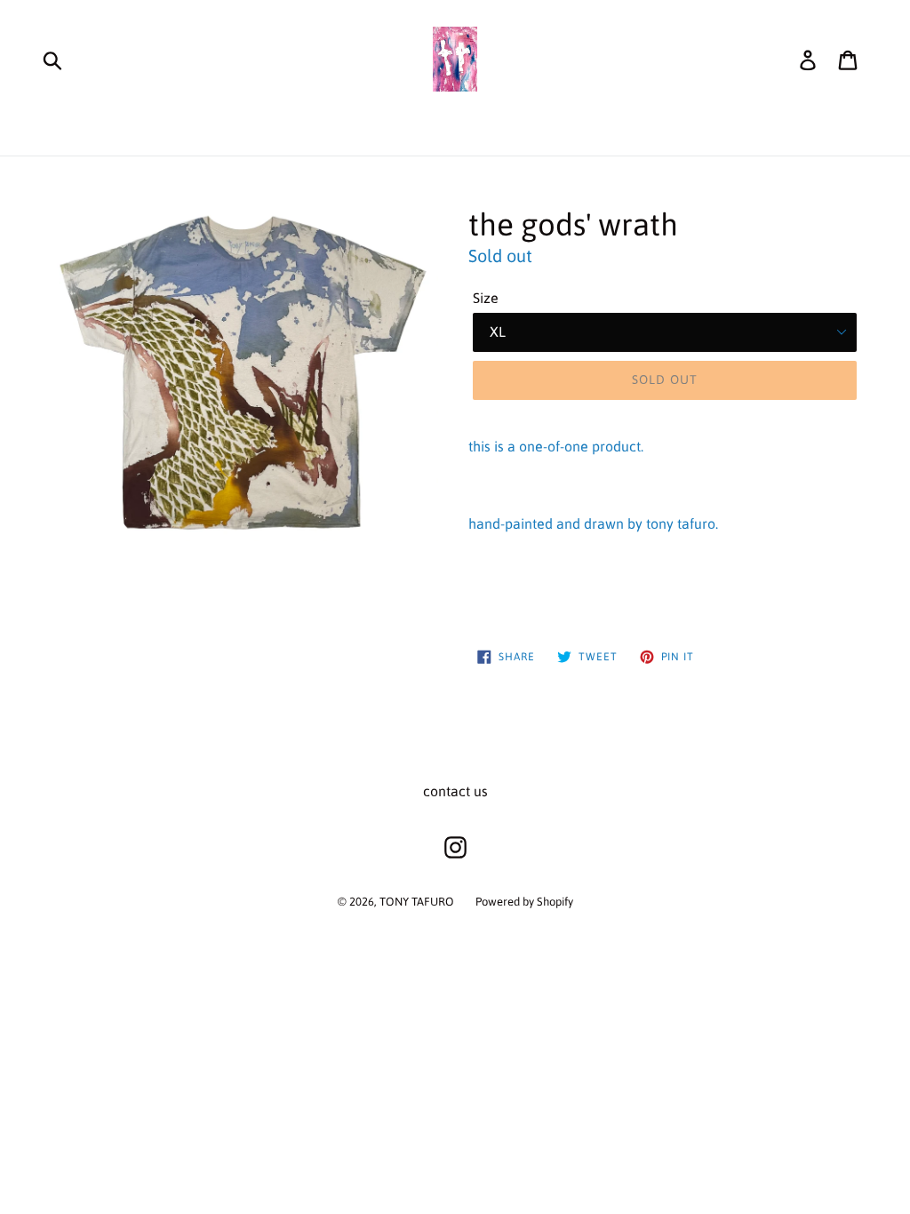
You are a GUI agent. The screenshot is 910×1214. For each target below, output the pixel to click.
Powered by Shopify (524, 901)
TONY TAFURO (416, 901)
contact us (455, 791)
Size (486, 298)
